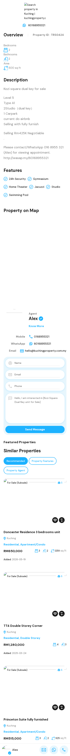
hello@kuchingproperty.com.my (45, 351)
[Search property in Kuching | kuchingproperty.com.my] (35, 11)
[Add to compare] (62, 520)
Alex (33, 318)
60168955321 (36, 25)
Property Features (42, 461)
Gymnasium (40, 179)
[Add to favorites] (55, 520)
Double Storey (30, 638)
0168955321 (41, 336)
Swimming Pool (18, 195)
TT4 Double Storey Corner (23, 626)
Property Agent (16, 470)
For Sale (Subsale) (17, 482)
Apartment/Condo (32, 544)
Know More (36, 326)
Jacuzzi (39, 187)
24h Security (17, 179)
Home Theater (18, 187)
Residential (11, 544)
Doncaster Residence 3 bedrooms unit (32, 532)
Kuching (11, 538)
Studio (56, 187)
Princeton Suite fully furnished (26, 719)
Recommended (16, 461)
